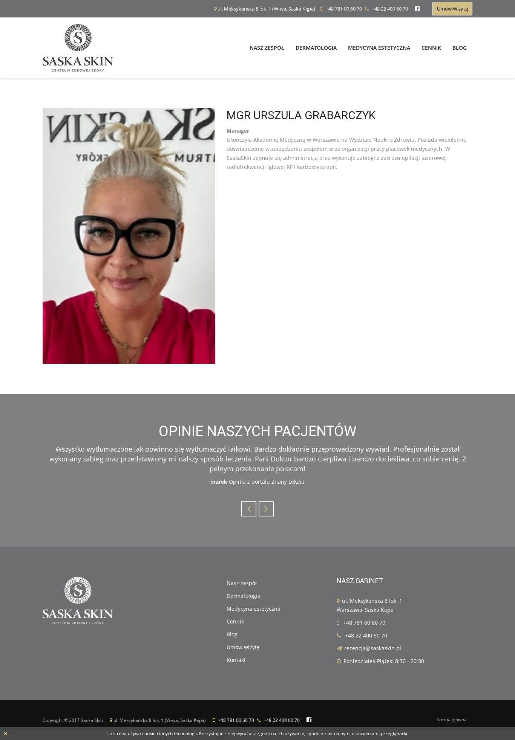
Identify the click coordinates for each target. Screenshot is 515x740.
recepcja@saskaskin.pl (372, 648)
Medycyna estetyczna (379, 47)
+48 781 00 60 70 (344, 8)
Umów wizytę (452, 8)
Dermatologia (316, 47)
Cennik (431, 47)
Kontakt (236, 659)
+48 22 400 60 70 (390, 8)
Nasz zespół (267, 47)
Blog (459, 47)
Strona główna (452, 719)
